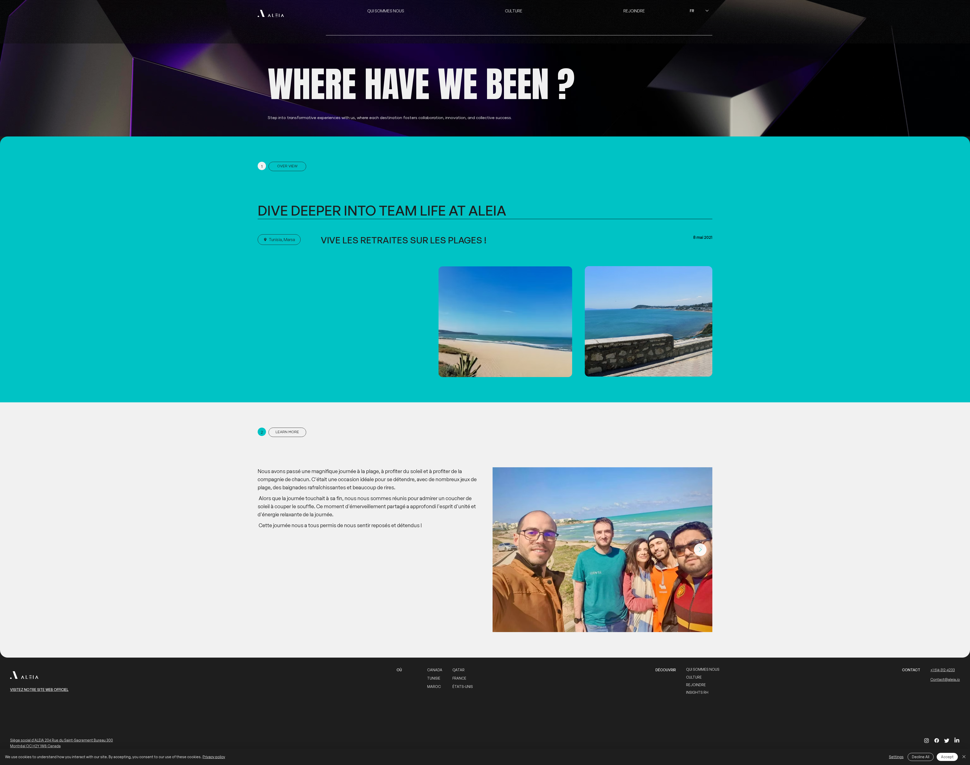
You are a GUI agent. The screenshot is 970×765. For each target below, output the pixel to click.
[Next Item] (700, 549)
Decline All (920, 757)
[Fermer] (964, 757)
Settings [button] (896, 757)
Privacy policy (214, 757)
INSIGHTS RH (697, 692)
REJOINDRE (696, 685)
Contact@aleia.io (945, 679)
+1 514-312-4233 (942, 670)
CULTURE (694, 677)
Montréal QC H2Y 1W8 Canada (35, 746)
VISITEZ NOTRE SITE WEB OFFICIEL (39, 689)
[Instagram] (927, 740)
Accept (947, 757)
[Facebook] (937, 740)
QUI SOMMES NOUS (702, 669)
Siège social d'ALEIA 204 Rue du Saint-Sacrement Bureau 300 (61, 740)
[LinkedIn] (957, 740)
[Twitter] (947, 740)
